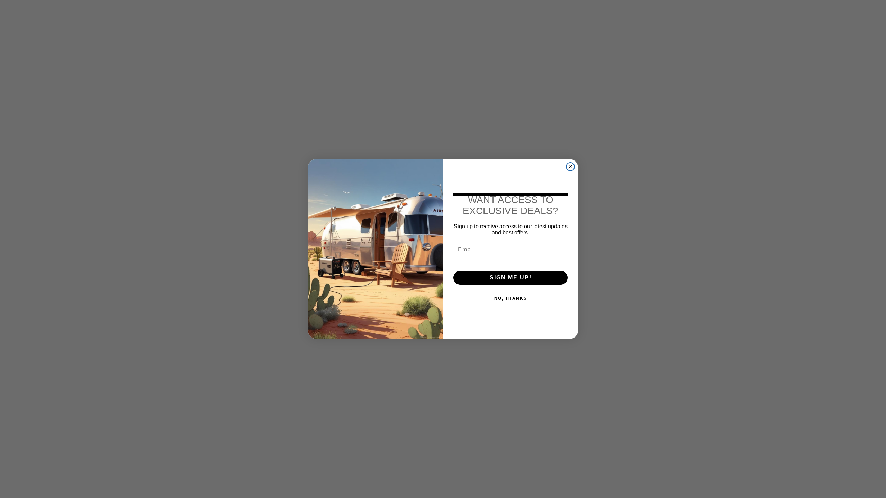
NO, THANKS (510, 298)
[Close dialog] (570, 167)
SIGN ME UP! (511, 277)
